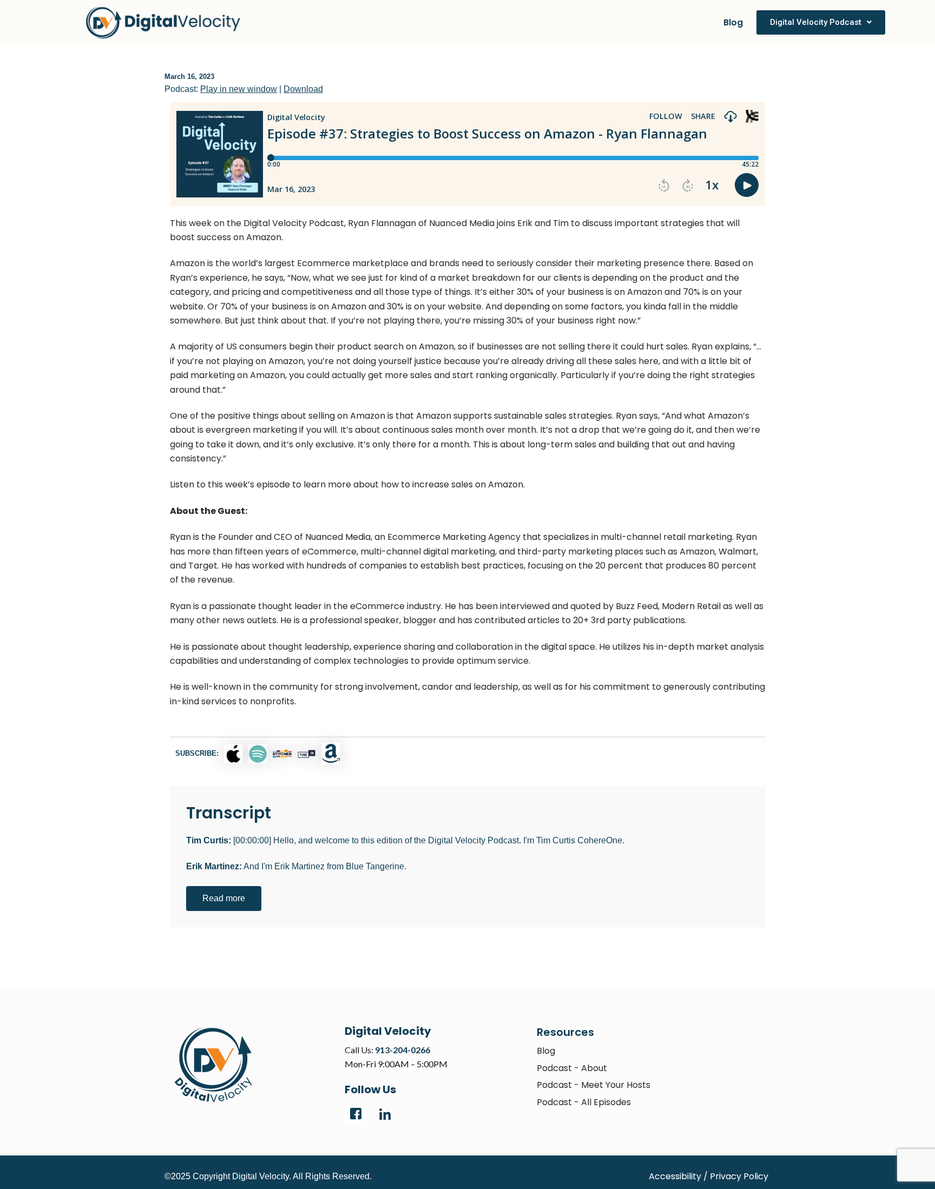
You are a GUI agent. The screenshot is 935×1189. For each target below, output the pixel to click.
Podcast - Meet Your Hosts (593, 1085)
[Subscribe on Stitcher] (282, 754)
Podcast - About (572, 1068)
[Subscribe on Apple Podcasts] (233, 753)
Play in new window (238, 89)
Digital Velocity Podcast (815, 22)
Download (303, 89)
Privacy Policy (739, 1176)
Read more (223, 898)
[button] (820, 22)
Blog (733, 22)
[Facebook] (355, 1115)
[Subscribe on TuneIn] (306, 754)
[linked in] (385, 1115)
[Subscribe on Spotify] (257, 753)
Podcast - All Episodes (584, 1102)
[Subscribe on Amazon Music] (330, 753)
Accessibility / (678, 1176)
